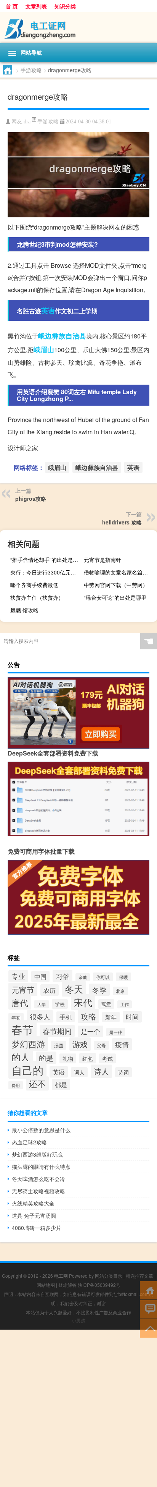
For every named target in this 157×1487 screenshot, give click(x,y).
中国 (40, 976)
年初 (16, 1017)
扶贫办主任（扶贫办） (37, 597)
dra (27, 122)
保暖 (123, 977)
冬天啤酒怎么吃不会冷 (38, 1179)
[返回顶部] (148, 1328)
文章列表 (36, 6)
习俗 (62, 976)
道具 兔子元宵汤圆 (34, 1215)
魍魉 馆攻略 (24, 610)
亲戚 (82, 977)
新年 (111, 1017)
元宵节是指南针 (102, 559)
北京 (120, 991)
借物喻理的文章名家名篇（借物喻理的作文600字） (119, 572)
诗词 (123, 1072)
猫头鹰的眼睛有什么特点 (41, 1166)
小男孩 (78, 1320)
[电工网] (78, 27)
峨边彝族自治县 (62, 336)
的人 (20, 1056)
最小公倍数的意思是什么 (41, 1130)
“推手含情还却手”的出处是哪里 (46, 559)
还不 (37, 1083)
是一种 (115, 1032)
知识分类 (65, 6)
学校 (60, 1004)
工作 (124, 1004)
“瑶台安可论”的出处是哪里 (115, 597)
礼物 (67, 1058)
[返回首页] (148, 1289)
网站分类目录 (108, 1275)
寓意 (106, 1004)
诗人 (101, 1071)
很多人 (40, 1016)
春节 (22, 1029)
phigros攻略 (30, 498)
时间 (132, 1016)
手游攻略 (31, 70)
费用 (15, 1085)
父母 (101, 1045)
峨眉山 (44, 349)
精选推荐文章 (139, 1275)
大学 (41, 1004)
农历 (49, 990)
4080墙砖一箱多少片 (36, 1227)
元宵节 (22, 989)
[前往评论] (148, 1308)
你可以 (103, 977)
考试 (107, 1058)
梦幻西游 (28, 1043)
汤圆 (58, 1045)
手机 (65, 1017)
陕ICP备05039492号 (99, 1285)
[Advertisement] (78, 1408)
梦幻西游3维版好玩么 (37, 1154)
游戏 (80, 1044)
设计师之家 (23, 447)
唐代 (19, 1002)
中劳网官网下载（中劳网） (116, 585)
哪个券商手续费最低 (34, 585)
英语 (48, 311)
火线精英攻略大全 (33, 1203)
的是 (46, 1058)
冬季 (99, 990)
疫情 (122, 1044)
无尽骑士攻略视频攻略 (38, 1191)
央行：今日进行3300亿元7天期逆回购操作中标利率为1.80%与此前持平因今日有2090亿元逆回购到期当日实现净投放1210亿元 (46, 572)
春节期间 (57, 1031)
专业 (18, 976)
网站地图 (46, 1285)
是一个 (90, 1031)
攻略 (88, 1016)
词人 (79, 1072)
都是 (61, 1084)
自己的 (27, 1070)
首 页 (12, 6)
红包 (87, 1058)
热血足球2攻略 (29, 1142)
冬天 (74, 988)
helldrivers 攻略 (122, 522)
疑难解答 (67, 1285)
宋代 (83, 1002)
